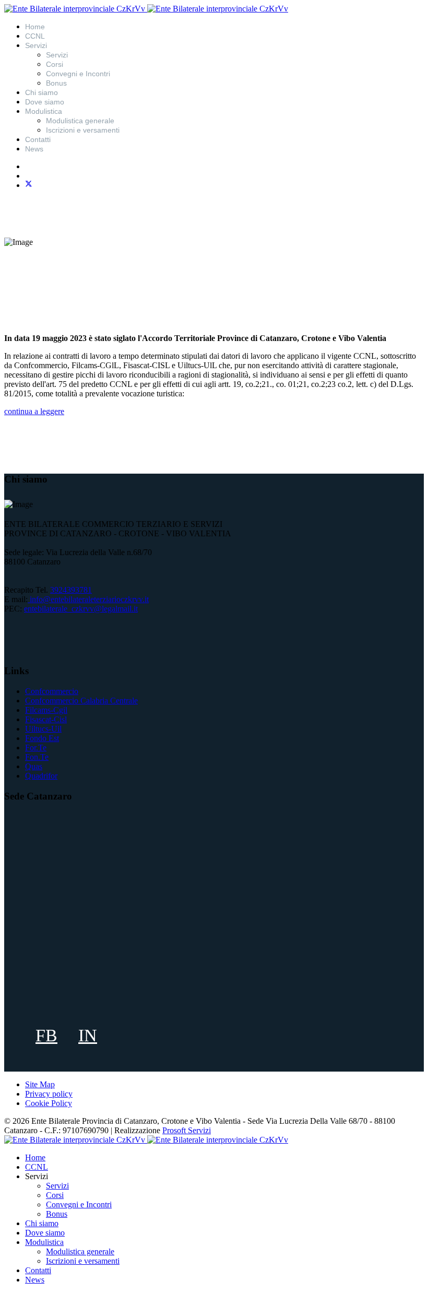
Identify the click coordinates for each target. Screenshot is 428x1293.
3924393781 (71, 589)
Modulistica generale (80, 120)
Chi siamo (41, 92)
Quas (33, 766)
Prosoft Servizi (186, 1130)
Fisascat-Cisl (46, 719)
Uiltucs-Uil (43, 728)
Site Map (40, 1084)
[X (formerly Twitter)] (28, 185)
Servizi (57, 55)
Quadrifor (41, 775)
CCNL (35, 36)
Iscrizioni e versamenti (83, 130)
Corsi (54, 64)
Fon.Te (37, 757)
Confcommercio (51, 691)
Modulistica (43, 111)
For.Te (35, 747)
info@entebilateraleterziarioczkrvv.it (89, 599)
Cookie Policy (48, 1103)
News (34, 149)
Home (35, 26)
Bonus (56, 83)
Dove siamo (44, 102)
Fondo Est (42, 738)
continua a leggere (34, 411)
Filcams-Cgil (46, 710)
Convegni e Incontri (78, 73)
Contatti (38, 139)
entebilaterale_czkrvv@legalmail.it (81, 608)
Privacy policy (49, 1093)
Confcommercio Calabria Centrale (81, 700)
